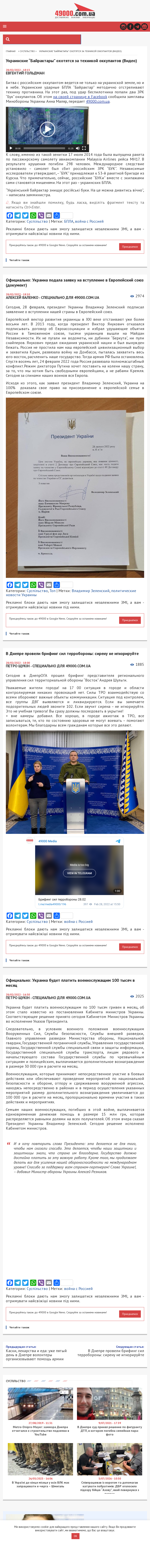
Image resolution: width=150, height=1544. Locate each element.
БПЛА (68, 221)
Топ (52, 590)
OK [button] (75, 1536)
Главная (10, 51)
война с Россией (89, 221)
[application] (47, 129)
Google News (144, 26)
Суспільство (27, 51)
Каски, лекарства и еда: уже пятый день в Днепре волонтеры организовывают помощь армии (36, 1353)
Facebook (130, 26)
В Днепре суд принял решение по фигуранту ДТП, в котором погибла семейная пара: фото (109, 1430)
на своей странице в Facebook (80, 96)
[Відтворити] (11, 148)
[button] (4, 26)
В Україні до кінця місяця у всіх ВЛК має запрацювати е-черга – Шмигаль (40, 1484)
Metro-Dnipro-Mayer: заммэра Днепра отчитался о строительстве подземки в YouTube (40, 1430)
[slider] (44, 148)
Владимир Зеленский (91, 590)
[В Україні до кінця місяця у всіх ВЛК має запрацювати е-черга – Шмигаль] (40, 1474)
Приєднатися (130, 246)
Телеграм (137, 26)
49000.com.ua (98, 101)
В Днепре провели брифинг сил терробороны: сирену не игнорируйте (110, 1351)
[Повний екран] (84, 148)
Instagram (123, 26)
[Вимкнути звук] (78, 148)
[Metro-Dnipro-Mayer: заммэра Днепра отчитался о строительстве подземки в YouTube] (40, 1419)
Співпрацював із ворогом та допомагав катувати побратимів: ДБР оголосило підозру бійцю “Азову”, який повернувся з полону (109, 1487)
